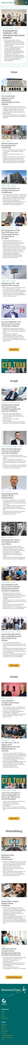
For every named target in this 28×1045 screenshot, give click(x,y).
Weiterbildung (4, 1018)
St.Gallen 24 (4, 537)
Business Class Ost (6, 790)
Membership (4, 1031)
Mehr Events (14, 818)
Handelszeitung (5, 319)
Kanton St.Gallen (5, 898)
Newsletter (4, 1024)
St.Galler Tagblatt (5, 280)
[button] (26, 2)
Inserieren (3, 1033)
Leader (3, 141)
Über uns (3, 1026)
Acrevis (3, 93)
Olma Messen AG (5, 740)
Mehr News (14, 349)
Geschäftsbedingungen (7, 1035)
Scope (9, 996)
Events (3, 1016)
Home (2, 1039)
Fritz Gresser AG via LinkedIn (8, 631)
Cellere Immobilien (5, 185)
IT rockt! (3, 852)
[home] (14, 2)
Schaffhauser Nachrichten (7, 402)
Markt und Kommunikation (7, 227)
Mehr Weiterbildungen (14, 977)
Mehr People (14, 665)
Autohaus (3, 946)
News (2, 1012)
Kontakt (3, 1029)
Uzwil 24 (3, 491)
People (3, 1014)
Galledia (12, 994)
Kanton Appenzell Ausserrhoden (9, 446)
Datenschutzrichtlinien (6, 1037)
